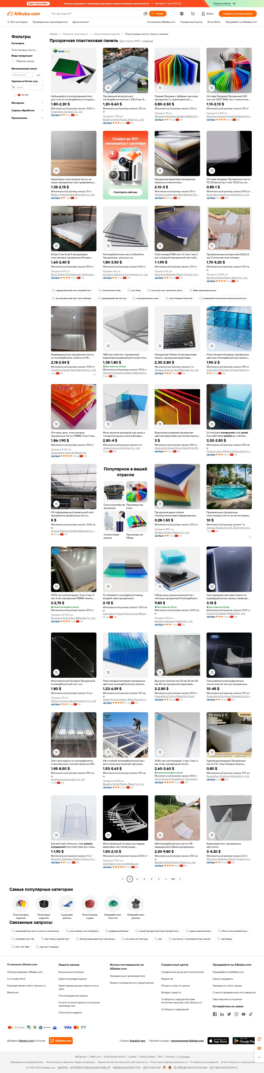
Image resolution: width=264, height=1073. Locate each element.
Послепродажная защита (73, 995)
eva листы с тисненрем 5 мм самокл (191, 939)
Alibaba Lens (26, 1040)
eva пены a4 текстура (136, 939)
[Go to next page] (180, 879)
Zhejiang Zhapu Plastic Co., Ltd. (172, 532)
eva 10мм (136, 290)
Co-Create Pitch (16, 978)
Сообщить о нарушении (175, 1009)
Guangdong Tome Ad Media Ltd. (69, 452)
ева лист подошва (49, 947)
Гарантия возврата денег (73, 978)
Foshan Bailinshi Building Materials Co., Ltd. (73, 530)
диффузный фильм (118, 931)
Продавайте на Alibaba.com (228, 972)
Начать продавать (223, 978)
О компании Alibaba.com (22, 964)
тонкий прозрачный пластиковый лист (159, 931)
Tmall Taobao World (114, 1056)
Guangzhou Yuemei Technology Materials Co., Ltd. (125, 613)
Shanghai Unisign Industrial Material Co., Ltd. (229, 116)
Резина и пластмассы (75, 33)
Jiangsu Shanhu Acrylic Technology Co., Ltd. (229, 527)
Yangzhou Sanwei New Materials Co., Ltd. (73, 369)
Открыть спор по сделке (175, 985)
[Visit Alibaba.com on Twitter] (229, 1014)
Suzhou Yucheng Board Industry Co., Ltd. (73, 700)
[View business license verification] (164, 1067)
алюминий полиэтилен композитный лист (225, 298)
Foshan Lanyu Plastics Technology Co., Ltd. (229, 451)
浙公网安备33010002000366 (190, 1067)
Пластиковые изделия (107, 33)
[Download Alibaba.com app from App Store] (218, 1040)
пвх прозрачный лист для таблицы (73, 298)
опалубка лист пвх (24, 939)
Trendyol (170, 1056)
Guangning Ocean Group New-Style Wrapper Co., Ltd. (177, 448)
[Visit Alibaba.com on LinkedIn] (222, 1014)
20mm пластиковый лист (234, 931)
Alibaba (54, 33)
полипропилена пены (147, 298)
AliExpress (81, 1056)
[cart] (193, 14)
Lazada (132, 1056)
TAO (160, 1056)
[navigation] (27, 457)
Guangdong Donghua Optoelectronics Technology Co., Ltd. (229, 696)
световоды (226, 939)
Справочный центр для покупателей (182, 972)
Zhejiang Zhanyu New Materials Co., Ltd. (177, 369)
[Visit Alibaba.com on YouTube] (243, 1014)
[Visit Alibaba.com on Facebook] (215, 1014)
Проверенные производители (127, 975)
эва (160, 939)
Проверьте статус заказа (227, 985)
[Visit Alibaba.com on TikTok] (251, 1014)
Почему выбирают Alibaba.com (25, 972)
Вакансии (12, 992)
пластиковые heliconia (181, 298)
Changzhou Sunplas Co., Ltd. (67, 111)
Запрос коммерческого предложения (132, 982)
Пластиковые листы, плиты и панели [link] (146, 33)
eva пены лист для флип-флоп (166, 290)
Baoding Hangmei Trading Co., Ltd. (174, 621)
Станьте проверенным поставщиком (234, 992)
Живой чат (167, 978)
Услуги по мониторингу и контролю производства (79, 1004)
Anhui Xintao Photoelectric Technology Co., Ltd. (73, 274)
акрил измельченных (200, 931)
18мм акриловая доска (204, 290)
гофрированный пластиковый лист (73, 290)
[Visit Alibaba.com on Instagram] (236, 1014)
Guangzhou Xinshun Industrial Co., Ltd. (228, 194)
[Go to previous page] (122, 879)
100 (173, 879)
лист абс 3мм (22, 947)
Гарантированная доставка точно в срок (79, 987)
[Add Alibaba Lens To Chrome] (61, 1040)
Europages (184, 1056)
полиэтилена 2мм (111, 290)
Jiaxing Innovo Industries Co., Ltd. (121, 448)
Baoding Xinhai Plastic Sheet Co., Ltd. (123, 119)
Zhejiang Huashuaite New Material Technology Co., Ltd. (177, 194)
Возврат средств (171, 992)
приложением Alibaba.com (187, 1040)
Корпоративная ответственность (26, 985)
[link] (259, 1039)
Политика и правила (70, 1012)
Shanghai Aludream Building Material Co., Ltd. (177, 116)
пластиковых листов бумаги (84, 931)
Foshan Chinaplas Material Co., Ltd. (226, 613)
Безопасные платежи (71, 972)
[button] (145, 13)
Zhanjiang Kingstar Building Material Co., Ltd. (125, 372)
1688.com (95, 1056)
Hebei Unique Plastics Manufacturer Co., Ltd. (125, 699)
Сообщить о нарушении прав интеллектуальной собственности (181, 1001)
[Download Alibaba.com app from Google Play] (245, 1040)
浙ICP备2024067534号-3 (224, 1067)
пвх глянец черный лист (57, 939)
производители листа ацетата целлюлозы (37, 931)
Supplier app (137, 1040)
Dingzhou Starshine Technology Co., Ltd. (125, 274)
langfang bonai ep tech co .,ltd (67, 779)
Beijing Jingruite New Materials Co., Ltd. (73, 194)
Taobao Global (147, 1056)
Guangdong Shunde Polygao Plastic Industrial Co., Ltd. (229, 369)
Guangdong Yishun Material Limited (174, 696)
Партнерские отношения (227, 999)
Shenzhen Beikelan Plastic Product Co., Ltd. (177, 274)
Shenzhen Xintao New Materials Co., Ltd (73, 618)
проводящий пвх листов (114, 298)
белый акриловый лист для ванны (97, 939)
